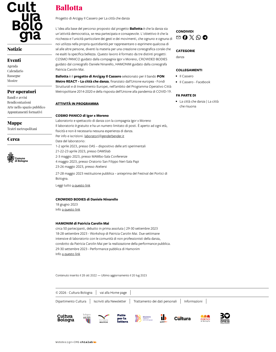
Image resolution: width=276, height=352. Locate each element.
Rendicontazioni (19, 102)
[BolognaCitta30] (225, 319)
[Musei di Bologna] (86, 319)
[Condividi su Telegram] (205, 37)
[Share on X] (191, 37)
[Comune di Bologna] (17, 157)
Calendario (15, 71)
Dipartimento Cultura (71, 301)
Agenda (12, 66)
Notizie (14, 48)
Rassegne (13, 75)
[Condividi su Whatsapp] (198, 37)
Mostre (12, 80)
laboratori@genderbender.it (104, 136)
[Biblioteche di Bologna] (104, 319)
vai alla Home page (113, 292)
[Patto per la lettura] (122, 319)
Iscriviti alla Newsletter (110, 301)
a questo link (81, 185)
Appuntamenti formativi (24, 112)
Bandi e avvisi (17, 97)
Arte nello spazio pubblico (26, 107)
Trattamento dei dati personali (155, 301)
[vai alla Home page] (29, 22)
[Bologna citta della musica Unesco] (144, 319)
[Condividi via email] (178, 37)
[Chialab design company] (76, 339)
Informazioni (193, 301)
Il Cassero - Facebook (195, 82)
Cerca (13, 138)
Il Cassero (187, 76)
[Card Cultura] (182, 319)
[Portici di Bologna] (205, 319)
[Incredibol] (163, 319)
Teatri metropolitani (22, 128)
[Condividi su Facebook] (185, 37)
